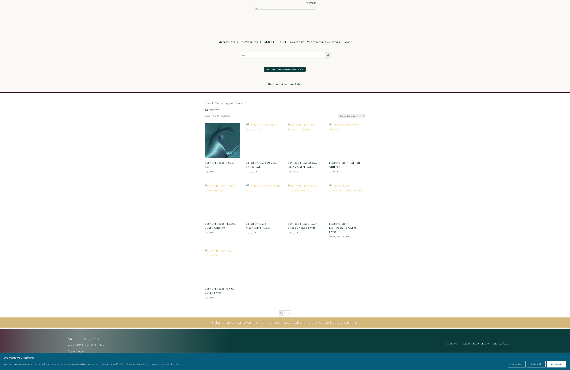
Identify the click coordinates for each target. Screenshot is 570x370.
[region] (285, 361)
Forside (209, 103)
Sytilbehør (250, 42)
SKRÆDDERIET (275, 42)
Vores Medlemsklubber (323, 42)
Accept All (556, 364)
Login (347, 42)
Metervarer (227, 42)
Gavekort (297, 42)
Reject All (536, 364)
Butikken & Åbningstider (285, 84)
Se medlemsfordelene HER (284, 69)
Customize (515, 364)
